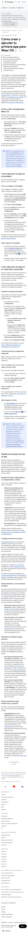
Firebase (3, 912)
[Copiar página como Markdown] (20, 50)
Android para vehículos (7, 842)
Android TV (4, 845)
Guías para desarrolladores (8, 875)
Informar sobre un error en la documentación (12, 892)
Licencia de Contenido (14, 775)
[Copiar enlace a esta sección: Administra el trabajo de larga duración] (9, 639)
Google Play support (6, 894)
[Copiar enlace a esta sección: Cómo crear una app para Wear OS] (10, 112)
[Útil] (13, 35)
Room (16, 598)
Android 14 (4, 859)
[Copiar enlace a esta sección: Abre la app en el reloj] (18, 400)
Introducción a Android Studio (15, 102)
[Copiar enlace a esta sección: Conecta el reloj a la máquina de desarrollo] (10, 354)
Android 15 (4, 856)
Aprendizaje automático (7, 818)
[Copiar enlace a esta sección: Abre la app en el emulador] (21, 243)
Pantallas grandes (5, 835)
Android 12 (4, 864)
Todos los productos (6, 917)
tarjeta (12, 723)
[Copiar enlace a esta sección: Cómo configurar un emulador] (24, 186)
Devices (12, 8)
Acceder (23, 2)
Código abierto (5, 802)
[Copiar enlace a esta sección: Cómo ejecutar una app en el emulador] (13, 176)
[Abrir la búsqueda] (16, 2)
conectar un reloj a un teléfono (14, 166)
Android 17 (4, 851)
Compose (18, 440)
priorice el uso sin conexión (11, 609)
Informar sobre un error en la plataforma (11, 889)
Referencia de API (5, 878)
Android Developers (5, 30)
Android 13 (4, 861)
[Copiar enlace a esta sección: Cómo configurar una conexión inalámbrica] (10, 389)
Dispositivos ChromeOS (7, 840)
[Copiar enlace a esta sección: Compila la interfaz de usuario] (24, 539)
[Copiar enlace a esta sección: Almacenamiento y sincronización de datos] (9, 586)
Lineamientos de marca (20, 922)
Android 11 (3, 866)
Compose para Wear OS (8, 542)
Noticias (3, 804)
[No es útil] (15, 35)
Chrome (3, 909)
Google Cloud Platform (7, 914)
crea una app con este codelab (14, 97)
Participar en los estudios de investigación (11, 897)
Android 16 (4, 854)
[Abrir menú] (2, 2)
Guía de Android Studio (7, 873)
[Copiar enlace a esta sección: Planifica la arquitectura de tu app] (8, 457)
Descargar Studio (5, 880)
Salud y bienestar (5, 821)
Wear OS (20, 8)
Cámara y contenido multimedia (9, 823)
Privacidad (3, 826)
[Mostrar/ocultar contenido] (11, 55)
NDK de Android (5, 883)
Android (3, 794)
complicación (8, 726)
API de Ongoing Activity (19, 670)
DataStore (7, 596)
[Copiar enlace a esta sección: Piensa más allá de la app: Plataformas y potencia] (19, 704)
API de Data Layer (9, 628)
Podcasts (3, 809)
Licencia (10, 922)
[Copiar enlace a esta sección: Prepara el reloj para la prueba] (24, 292)
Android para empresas (7, 797)
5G (2, 828)
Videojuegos (4, 816)
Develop (4, 8)
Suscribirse (24, 926)
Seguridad (3, 799)
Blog (2, 807)
